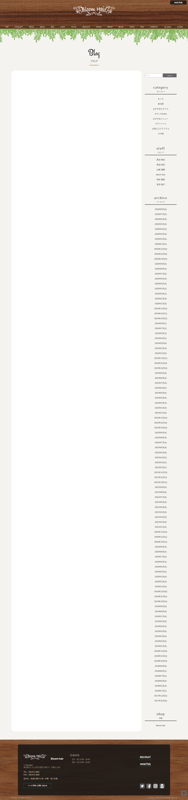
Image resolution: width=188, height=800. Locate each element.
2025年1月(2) (161, 303)
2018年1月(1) (161, 691)
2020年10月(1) (160, 542)
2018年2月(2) (161, 686)
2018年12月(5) (160, 651)
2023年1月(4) (161, 413)
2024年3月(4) (161, 343)
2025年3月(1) (161, 294)
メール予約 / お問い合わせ (37, 786)
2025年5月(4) (161, 284)
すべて (161, 99)
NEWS (31, 27)
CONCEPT (19, 27)
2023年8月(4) (161, 378)
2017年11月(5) (160, 701)
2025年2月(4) (161, 299)
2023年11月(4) (160, 363)
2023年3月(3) (161, 403)
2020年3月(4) (161, 577)
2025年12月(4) (160, 249)
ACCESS (167, 27)
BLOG (121, 27)
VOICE (131, 27)
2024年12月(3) (160, 308)
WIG (52, 27)
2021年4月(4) (161, 512)
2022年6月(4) (161, 447)
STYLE (74, 27)
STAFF (62, 27)
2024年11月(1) (160, 313)
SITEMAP (14, 797)
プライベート (161, 124)
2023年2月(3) (161, 408)
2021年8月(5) (161, 492)
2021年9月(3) (161, 487)
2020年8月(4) (161, 552)
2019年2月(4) (161, 641)
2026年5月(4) (161, 224)
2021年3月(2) (161, 517)
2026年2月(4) (161, 239)
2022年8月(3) (161, 437)
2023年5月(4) (161, 393)
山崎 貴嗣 (161, 170)
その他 (161, 133)
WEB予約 (178, 3)
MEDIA (110, 27)
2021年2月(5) (161, 522)
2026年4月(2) (161, 229)
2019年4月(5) (161, 631)
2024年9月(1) (161, 323)
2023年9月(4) (161, 373)
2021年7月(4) (161, 497)
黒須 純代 (161, 165)
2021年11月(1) (160, 477)
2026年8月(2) (161, 209)
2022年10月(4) (160, 428)
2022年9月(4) (161, 432)
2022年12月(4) (160, 418)
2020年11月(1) (160, 537)
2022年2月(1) (161, 467)
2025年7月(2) (161, 274)
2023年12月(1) (160, 358)
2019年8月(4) (161, 611)
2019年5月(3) (161, 626)
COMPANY (154, 27)
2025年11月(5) (160, 254)
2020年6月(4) (161, 562)
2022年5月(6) (161, 452)
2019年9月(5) (161, 606)
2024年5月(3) (161, 333)
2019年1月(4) (161, 646)
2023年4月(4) (161, 398)
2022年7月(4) (161, 442)
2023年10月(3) (160, 368)
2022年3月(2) (161, 462)
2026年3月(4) (161, 234)
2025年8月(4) (161, 269)
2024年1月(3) (161, 353)
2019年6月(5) (161, 621)
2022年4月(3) (161, 457)
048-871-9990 (34, 772)
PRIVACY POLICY (25, 797)
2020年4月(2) (161, 572)
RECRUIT (86, 27)
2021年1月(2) (161, 527)
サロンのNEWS (161, 114)
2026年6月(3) (161, 219)
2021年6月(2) (161, 502)
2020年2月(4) (161, 581)
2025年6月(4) (161, 279)
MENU (42, 27)
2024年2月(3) (161, 348)
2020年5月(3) (161, 567)
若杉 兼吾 (161, 179)
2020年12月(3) (160, 532)
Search (169, 75)
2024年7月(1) (161, 328)
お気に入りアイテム (160, 129)
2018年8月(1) (161, 671)
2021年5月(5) (161, 507)
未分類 (161, 104)
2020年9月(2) (161, 547)
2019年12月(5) (160, 591)
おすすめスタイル (160, 109)
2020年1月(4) (161, 586)
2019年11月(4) (160, 596)
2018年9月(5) (161, 666)
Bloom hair (160, 174)
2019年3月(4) (161, 636)
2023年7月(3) (161, 383)
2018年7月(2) (161, 676)
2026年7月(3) (161, 214)
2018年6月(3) (161, 681)
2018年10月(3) (160, 661)
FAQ (142, 27)
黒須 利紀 (161, 160)
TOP (7, 27)
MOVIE (98, 27)
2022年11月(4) (160, 423)
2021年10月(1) (160, 482)
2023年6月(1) (161, 388)
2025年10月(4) (160, 259)
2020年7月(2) (161, 557)
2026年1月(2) (161, 244)
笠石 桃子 (161, 184)
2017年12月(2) (160, 696)
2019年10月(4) (160, 601)
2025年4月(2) (161, 288)
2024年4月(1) (161, 338)
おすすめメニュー (160, 119)
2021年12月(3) (160, 472)
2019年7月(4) (161, 616)
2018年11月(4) (160, 656)
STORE (180, 27)
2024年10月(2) (160, 318)
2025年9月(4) (161, 264)
